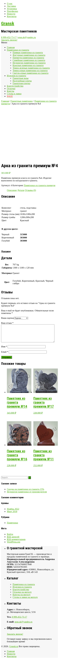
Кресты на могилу (22, 594)
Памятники (12, 523)
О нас (9, 3)
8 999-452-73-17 (8, 37)
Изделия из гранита (16, 75)
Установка (12, 8)
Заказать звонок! (9, 40)
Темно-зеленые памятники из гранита (31, 68)
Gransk (7, 23)
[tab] (12, 190)
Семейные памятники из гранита (29, 60)
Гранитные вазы (20, 78)
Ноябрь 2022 (13, 509)
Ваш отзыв (7, 323)
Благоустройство (15, 86)
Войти (10, 534)
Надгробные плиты (22, 81)
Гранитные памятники (22, 101)
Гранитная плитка (21, 83)
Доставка (11, 6)
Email (4, 352)
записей (13, 537)
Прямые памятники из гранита (28, 52)
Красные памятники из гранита (28, 65)
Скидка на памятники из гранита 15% (25, 489)
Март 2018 (12, 511)
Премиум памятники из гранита (28, 57)
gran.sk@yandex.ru (27, 37)
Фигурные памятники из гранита (29, 55)
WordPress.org (13, 542)
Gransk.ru (13, 646)
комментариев (16, 539)
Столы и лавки (14, 93)
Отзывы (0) (30, 190)
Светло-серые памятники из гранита (30, 73)
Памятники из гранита (18, 50)
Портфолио (12, 11)
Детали (20, 190)
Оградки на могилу (22, 592)
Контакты (11, 16)
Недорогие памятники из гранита (29, 63)
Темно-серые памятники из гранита (30, 70)
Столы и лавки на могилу (25, 597)
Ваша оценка (7, 318)
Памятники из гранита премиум (39, 185)
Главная (11, 47)
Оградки (11, 88)
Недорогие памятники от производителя (27, 492)
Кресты (10, 91)
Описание (12, 190)
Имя (4, 346)
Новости (11, 14)
